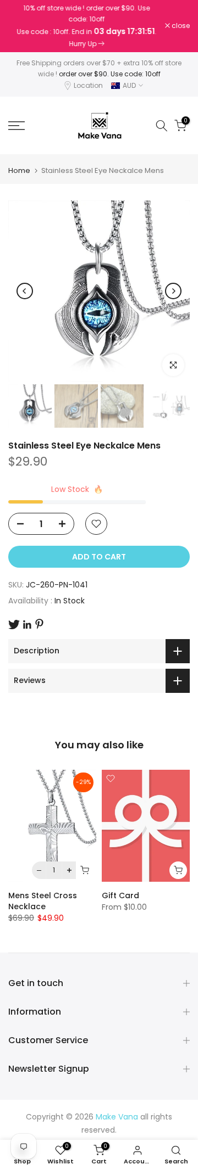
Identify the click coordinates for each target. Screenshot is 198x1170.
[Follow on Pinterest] (39, 624)
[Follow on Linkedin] (27, 625)
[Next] (173, 291)
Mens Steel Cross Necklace (42, 901)
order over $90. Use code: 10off (110, 74)
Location (88, 85)
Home (19, 170)
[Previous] (24, 291)
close (180, 26)
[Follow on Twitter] (14, 624)
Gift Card (120, 895)
